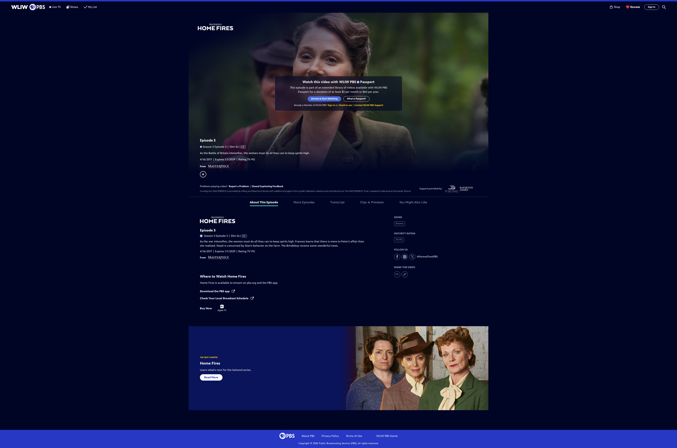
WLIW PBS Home (387, 436)
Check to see (345, 105)
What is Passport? (356, 98)
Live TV (56, 7)
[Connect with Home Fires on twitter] (412, 257)
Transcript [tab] (337, 202)
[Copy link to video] (405, 274)
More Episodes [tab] (304, 202)
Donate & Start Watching (324, 98)
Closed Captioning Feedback (267, 186)
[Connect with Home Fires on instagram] (405, 257)
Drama (399, 223)
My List (92, 7)
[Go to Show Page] (343, 27)
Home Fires (210, 363)
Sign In (651, 7)
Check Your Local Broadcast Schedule (224, 298)
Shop (617, 7)
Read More (211, 377)
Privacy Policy (330, 436)
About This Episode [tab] (264, 202)
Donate (635, 7)
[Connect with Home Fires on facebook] (397, 257)
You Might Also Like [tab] (413, 202)
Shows (74, 7)
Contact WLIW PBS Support (368, 105)
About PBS (308, 436)
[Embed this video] (397, 274)
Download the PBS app (215, 291)
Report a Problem (239, 186)
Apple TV (222, 308)
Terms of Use (354, 436)
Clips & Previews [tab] (372, 202)
